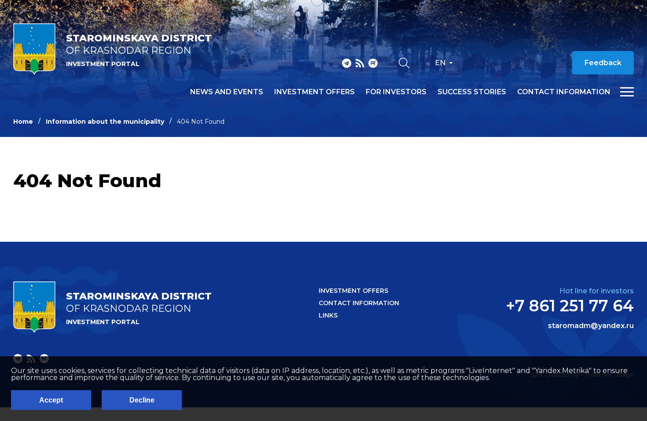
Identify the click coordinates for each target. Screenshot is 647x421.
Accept (51, 400)
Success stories (471, 92)
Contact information (563, 92)
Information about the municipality (105, 122)
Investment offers (314, 92)
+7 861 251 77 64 (570, 306)
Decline (141, 400)
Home (23, 122)
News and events (226, 92)
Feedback (603, 63)
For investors (396, 92)
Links (328, 315)
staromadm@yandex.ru (591, 325)
